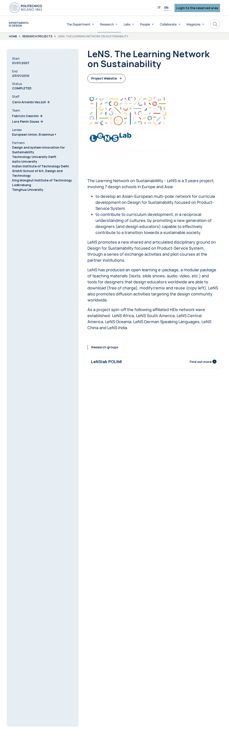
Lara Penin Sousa (25, 121)
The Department (78, 24)
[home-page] (18, 24)
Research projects (37, 36)
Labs (127, 24)
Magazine (193, 24)
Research (107, 24)
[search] (215, 24)
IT (159, 7)
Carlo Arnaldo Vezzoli (29, 102)
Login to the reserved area (197, 8)
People (145, 24)
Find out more (201, 362)
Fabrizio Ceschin (25, 116)
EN (166, 7)
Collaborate (168, 24)
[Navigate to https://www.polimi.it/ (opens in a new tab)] (25, 7)
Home (13, 36)
